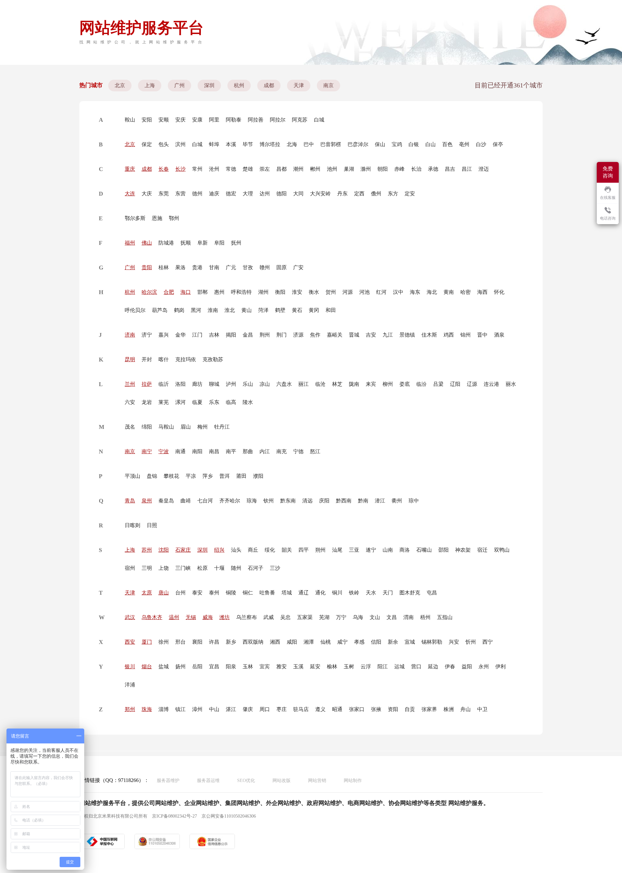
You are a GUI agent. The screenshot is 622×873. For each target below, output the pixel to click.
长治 (416, 169)
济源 (298, 335)
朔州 (320, 550)
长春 (163, 169)
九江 (388, 335)
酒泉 (499, 335)
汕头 (236, 550)
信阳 (376, 642)
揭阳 (231, 335)
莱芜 (163, 402)
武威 (268, 617)
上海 (149, 85)
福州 (130, 243)
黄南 (448, 292)
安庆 (180, 119)
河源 (347, 292)
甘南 (214, 267)
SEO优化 (246, 780)
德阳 (281, 193)
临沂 (163, 384)
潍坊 (224, 617)
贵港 (197, 267)
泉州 (147, 500)
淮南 (213, 310)
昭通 (337, 709)
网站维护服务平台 (141, 27)
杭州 (239, 85)
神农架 (463, 550)
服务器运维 (208, 780)
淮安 (297, 292)
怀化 (499, 292)
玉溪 (298, 666)
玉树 (349, 666)
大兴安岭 (320, 193)
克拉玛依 (185, 359)
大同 (298, 193)
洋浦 (130, 684)
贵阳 (147, 267)
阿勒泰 (233, 119)
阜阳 (219, 243)
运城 (399, 666)
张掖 (376, 709)
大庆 (147, 193)
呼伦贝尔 (135, 310)
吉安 (371, 335)
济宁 (147, 335)
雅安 (281, 666)
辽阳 (455, 384)
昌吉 (450, 169)
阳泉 (231, 666)
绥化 (270, 550)
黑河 (196, 310)
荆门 (281, 335)
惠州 (219, 292)
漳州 (197, 709)
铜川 (337, 592)
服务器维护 (168, 780)
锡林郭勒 (431, 642)
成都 (269, 85)
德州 (197, 193)
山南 (388, 550)
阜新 (202, 243)
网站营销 (317, 780)
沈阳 (163, 550)
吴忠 (285, 617)
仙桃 (325, 642)
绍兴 (219, 550)
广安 (298, 267)
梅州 (202, 427)
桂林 (163, 267)
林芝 (337, 384)
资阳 (393, 709)
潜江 (380, 500)
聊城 (214, 384)
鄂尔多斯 (135, 218)
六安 (130, 402)
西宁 (487, 642)
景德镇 (407, 335)
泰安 (197, 592)
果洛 (180, 267)
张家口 (356, 709)
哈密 (465, 292)
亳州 (464, 144)
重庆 (130, 169)
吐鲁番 (267, 592)
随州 (236, 568)
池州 (332, 169)
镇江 (180, 709)
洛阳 (180, 384)
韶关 (287, 550)
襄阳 (197, 642)
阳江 (382, 666)
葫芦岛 (159, 310)
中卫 (482, 709)
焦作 (315, 335)
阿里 (214, 119)
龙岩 (147, 402)
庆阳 (324, 500)
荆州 (264, 335)
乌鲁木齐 (152, 617)
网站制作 (353, 780)
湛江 (231, 709)
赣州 (264, 267)
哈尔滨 (149, 292)
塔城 (287, 592)
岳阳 (197, 666)
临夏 (197, 402)
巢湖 (349, 169)
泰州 (214, 592)
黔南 (363, 500)
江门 (197, 335)
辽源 (472, 384)
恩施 (157, 218)
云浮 (366, 666)
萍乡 (207, 476)
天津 (299, 85)
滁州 (366, 169)
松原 (202, 568)
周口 (264, 709)
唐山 (163, 592)
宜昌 (214, 666)
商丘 (253, 550)
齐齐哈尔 (229, 500)
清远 (307, 500)
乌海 (358, 617)
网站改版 (281, 780)
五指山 (445, 617)
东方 (393, 193)
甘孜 (248, 267)
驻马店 (301, 709)
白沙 (481, 144)
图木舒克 (409, 592)
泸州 (231, 384)
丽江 (303, 384)
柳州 (388, 384)
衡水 (314, 292)
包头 (163, 144)
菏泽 (263, 310)
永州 (483, 666)
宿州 (130, 568)
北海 (292, 144)
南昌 (214, 451)
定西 (359, 193)
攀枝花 (171, 476)
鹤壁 (280, 310)
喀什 (163, 359)
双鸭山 (502, 550)
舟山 (465, 709)
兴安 (454, 642)
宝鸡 (397, 144)
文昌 (391, 617)
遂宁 (371, 550)
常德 (231, 169)
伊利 (500, 666)
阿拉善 (255, 119)
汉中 (398, 292)
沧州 (214, 169)
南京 (328, 85)
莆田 (241, 476)
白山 (430, 144)
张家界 (429, 709)
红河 (381, 292)
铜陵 (231, 592)
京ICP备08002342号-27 (174, 816)
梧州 (425, 617)
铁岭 (354, 592)
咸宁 (342, 642)
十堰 (219, 568)
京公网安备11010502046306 (229, 816)
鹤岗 (179, 310)
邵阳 (443, 550)
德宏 (231, 193)
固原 (281, 267)
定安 (410, 193)
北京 (120, 85)
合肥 (169, 292)
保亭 (498, 144)
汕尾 (337, 550)
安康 (197, 119)
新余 (393, 642)
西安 (130, 642)
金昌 (248, 335)
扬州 (180, 666)
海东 (415, 292)
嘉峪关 (334, 335)
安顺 (163, 119)
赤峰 (399, 169)
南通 (180, 451)
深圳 (209, 85)
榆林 (332, 666)
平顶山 (132, 476)
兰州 (130, 384)
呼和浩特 (241, 292)
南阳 (197, 451)
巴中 (309, 144)
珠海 (147, 709)
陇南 (354, 384)
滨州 (180, 144)
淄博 (163, 709)
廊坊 (197, 384)
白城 (319, 119)
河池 (364, 292)
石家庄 (183, 550)
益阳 (467, 666)
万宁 (341, 617)
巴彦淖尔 (358, 144)
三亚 (354, 550)
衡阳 (280, 292)
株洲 (448, 709)
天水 (371, 592)
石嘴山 (424, 550)
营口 (416, 666)
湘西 (275, 642)
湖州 (263, 292)
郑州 (130, 709)
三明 (147, 568)
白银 (414, 144)
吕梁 (438, 384)
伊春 (450, 666)
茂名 (130, 427)
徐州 (163, 642)
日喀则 (132, 525)
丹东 (342, 193)
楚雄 (248, 169)
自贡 (410, 709)
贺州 (331, 292)
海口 (185, 292)
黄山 (246, 310)
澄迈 (483, 169)
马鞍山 (166, 427)
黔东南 (288, 500)
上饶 (163, 568)
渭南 (408, 617)
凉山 (264, 384)
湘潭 (309, 642)
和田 (331, 310)
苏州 (147, 550)
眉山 (185, 427)
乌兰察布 (246, 617)
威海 (207, 617)
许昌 (214, 642)
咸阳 (292, 642)
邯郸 (202, 292)
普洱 (224, 476)
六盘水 (284, 384)
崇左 (264, 169)
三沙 (275, 568)
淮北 (230, 310)
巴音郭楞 (330, 144)
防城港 (166, 243)
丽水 (511, 384)
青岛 (130, 500)
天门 (388, 592)
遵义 (320, 709)
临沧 (320, 384)
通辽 (303, 592)
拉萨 (147, 384)
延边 (433, 666)
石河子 (255, 568)
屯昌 (432, 592)
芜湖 (324, 617)
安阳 (147, 119)
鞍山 (130, 119)
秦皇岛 (166, 500)
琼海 (252, 500)
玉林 (248, 666)
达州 (264, 193)
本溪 (231, 144)
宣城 (410, 642)
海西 (482, 292)
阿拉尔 (277, 119)
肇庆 (248, 709)
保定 (147, 144)
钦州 (268, 500)
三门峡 (183, 568)
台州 (180, 592)
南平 (231, 451)
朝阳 (382, 169)
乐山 (248, 384)
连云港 (491, 384)
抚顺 (185, 243)
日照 (152, 525)
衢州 (397, 500)
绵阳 (147, 427)
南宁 (147, 451)
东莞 (163, 193)
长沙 (180, 169)
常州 (197, 169)
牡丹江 (222, 427)
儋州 (376, 193)
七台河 (205, 500)
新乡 (231, 642)
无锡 (191, 617)
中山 (214, 709)
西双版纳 (253, 642)
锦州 (465, 335)
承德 (433, 169)
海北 (432, 292)
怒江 (315, 451)
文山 (375, 617)
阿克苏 (299, 119)
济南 (130, 335)
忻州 (471, 642)
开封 (147, 359)
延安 (315, 666)
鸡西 (448, 335)
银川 (130, 666)
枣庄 (281, 709)
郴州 (315, 169)
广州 (179, 85)
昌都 (281, 169)
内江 (264, 451)
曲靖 (185, 500)
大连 (130, 193)
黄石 (297, 310)
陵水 (248, 402)
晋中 (482, 335)
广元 (231, 267)
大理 (248, 193)
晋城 (354, 335)
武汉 (130, 617)
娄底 (404, 384)
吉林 (214, 335)
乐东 (214, 402)
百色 (447, 144)
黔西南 (343, 500)
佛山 (147, 243)
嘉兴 (163, 335)
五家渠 (305, 617)
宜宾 (264, 666)
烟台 (147, 666)
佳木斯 (429, 335)
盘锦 (152, 476)
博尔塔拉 (269, 144)
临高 (231, 402)
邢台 (180, 642)
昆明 (130, 359)
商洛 (404, 550)
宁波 (163, 451)
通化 (320, 592)
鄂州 (174, 218)
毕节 (248, 144)
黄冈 (314, 310)
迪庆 (214, 193)
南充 (281, 451)
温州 (174, 617)
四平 (303, 550)
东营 (180, 193)
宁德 (298, 451)
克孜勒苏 (212, 359)
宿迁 (482, 550)
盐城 (163, 666)
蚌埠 (214, 144)
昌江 (467, 169)
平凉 (191, 476)
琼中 (414, 500)
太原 (147, 592)
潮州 (298, 169)
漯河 (180, 402)
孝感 (359, 642)
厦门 (147, 642)
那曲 (248, 451)
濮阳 (258, 476)
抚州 (236, 243)
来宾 (371, 384)
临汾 (421, 384)
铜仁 (248, 592)
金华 (180, 335)
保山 (380, 144)
